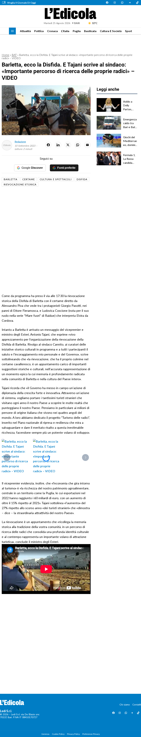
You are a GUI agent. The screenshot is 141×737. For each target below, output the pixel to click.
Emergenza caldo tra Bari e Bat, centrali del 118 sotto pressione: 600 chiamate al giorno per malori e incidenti (130, 123)
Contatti (136, 704)
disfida (82, 179)
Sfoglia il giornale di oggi (21, 2)
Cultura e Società (111, 31)
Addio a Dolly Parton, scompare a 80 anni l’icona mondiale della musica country (130, 105)
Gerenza (45, 734)
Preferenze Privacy (91, 734)
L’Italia (65, 31)
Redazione (20, 141)
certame (28, 179)
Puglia (77, 31)
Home (5, 54)
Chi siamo (125, 704)
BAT (14, 54)
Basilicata (90, 31)
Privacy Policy (73, 734)
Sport (128, 31)
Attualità (25, 31)
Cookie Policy (58, 734)
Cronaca (52, 31)
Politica (39, 31)
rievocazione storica (20, 184)
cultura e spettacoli (56, 179)
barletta (10, 179)
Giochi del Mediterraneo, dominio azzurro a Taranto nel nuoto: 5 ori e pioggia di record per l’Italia (130, 141)
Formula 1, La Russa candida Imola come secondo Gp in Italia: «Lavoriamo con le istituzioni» (130, 159)
